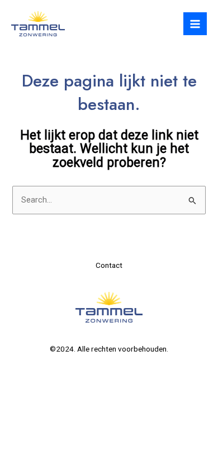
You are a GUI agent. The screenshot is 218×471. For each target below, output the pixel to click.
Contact (109, 265)
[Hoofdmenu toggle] (195, 24)
